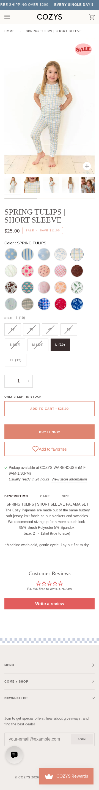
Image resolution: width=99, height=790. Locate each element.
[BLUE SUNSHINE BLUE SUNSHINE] (44, 254)
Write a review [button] (49, 603)
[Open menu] (12, 17)
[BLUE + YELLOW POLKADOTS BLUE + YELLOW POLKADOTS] (11, 254)
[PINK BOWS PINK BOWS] (44, 287)
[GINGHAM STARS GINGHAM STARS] (44, 304)
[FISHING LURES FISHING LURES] (77, 287)
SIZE (66, 496)
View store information (69, 479)
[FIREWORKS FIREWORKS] (60, 304)
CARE (45, 496)
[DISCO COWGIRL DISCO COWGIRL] (27, 271)
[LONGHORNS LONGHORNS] (77, 271)
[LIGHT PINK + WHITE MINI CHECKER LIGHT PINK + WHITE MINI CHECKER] (60, 271)
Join (82, 739)
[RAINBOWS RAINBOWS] (27, 287)
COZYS (24, 777)
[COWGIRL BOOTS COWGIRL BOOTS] (44, 271)
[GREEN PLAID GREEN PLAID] (11, 271)
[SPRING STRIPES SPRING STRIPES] (27, 254)
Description (16, 496)
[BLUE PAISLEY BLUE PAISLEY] (77, 304)
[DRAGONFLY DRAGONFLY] (11, 304)
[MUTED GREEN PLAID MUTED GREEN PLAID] (27, 304)
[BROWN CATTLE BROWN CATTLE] (11, 287)
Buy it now (49, 432)
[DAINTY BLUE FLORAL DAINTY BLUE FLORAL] (60, 254)
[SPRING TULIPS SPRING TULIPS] (77, 254)
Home (9, 31)
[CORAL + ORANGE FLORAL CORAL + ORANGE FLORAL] (60, 287)
